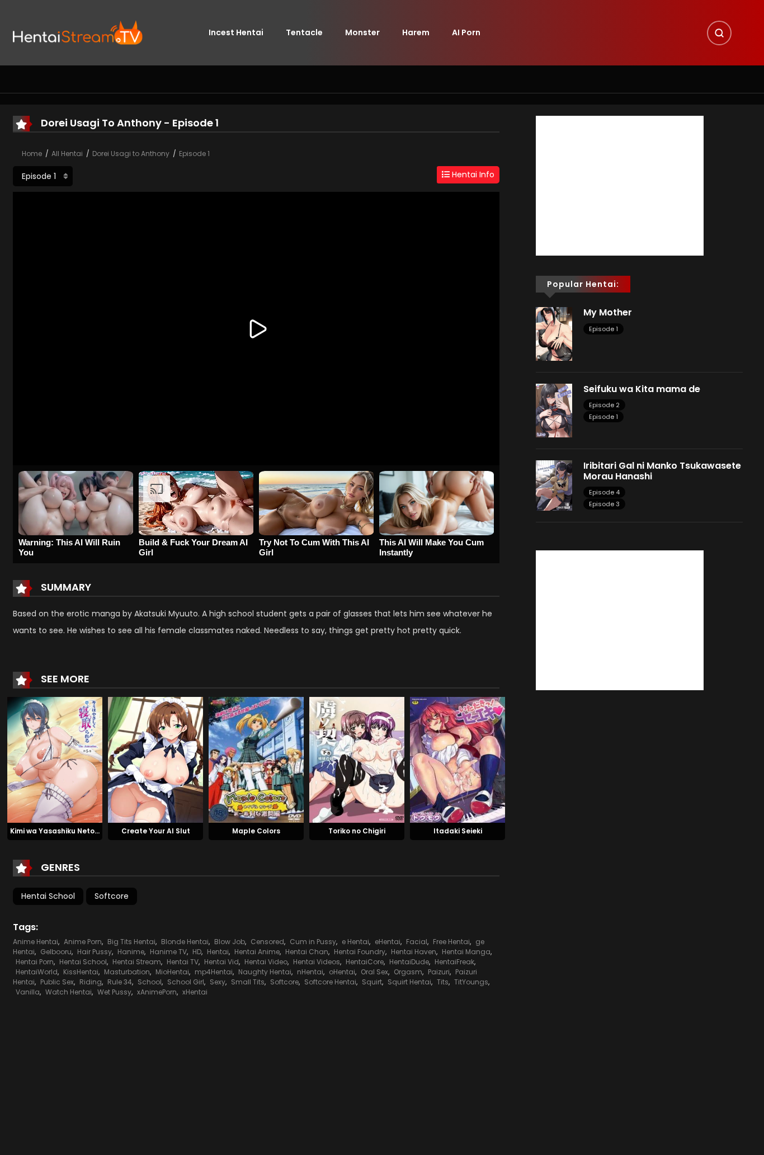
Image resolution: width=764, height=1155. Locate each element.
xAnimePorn (157, 992)
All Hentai (67, 153)
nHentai (310, 972)
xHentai (194, 992)
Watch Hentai (68, 992)
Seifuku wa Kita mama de (641, 389)
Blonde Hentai (185, 941)
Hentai (218, 951)
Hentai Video (265, 962)
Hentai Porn (35, 962)
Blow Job (229, 941)
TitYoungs (471, 982)
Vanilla (28, 992)
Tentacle (304, 32)
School (150, 982)
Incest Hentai (236, 32)
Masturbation (127, 972)
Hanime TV (168, 951)
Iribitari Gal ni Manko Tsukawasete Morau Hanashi (662, 471)
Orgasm (408, 972)
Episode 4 (604, 492)
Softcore (112, 896)
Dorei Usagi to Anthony (130, 153)
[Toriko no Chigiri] (356, 759)
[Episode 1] (43, 176)
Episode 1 (194, 153)
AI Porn (466, 32)
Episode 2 (604, 404)
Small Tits (248, 982)
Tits (443, 982)
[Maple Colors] (256, 759)
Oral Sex (374, 972)
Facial (416, 941)
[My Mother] (554, 333)
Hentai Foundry (359, 951)
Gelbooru (56, 951)
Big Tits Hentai (131, 941)
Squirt (372, 982)
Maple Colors (256, 831)
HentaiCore (365, 962)
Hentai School (48, 896)
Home (32, 153)
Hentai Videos (316, 962)
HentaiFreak (454, 962)
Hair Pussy (94, 951)
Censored (267, 941)
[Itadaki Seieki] (457, 759)
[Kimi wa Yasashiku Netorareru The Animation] (54, 759)
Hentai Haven (413, 951)
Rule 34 (119, 982)
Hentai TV (183, 962)
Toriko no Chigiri (356, 831)
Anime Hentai (35, 941)
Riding (90, 982)
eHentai (387, 941)
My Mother (607, 312)
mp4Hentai (214, 972)
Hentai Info (472, 174)
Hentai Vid (221, 962)
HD (196, 951)
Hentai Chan (306, 951)
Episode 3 (604, 503)
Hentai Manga (466, 951)
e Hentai (355, 941)
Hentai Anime (257, 951)
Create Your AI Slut (155, 831)
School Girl (185, 982)
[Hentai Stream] (78, 31)
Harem (416, 32)
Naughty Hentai (264, 972)
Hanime (130, 951)
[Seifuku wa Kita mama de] (554, 410)
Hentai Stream (136, 962)
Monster (362, 32)
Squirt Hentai (409, 982)
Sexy (217, 982)
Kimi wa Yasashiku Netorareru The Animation (90, 831)
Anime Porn (83, 941)
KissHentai (80, 972)
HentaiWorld (37, 972)
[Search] (719, 33)
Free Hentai (451, 941)
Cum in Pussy (313, 941)
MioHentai (172, 972)
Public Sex (57, 982)
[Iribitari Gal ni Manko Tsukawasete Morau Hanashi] (554, 485)
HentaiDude (409, 962)
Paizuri (439, 972)
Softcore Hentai (330, 982)
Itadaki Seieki (457, 831)
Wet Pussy (114, 992)
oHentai (342, 972)
